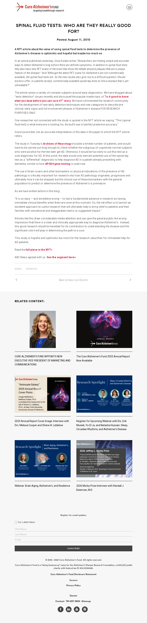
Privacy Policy (73, 585)
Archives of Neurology (57, 143)
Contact (59, 601)
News (18, 269)
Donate (73, 595)
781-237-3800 (73, 601)
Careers (73, 580)
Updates (31, 269)
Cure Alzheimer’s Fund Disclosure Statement (73, 574)
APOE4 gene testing (57, 163)
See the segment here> (61, 257)
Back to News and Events (73, 280)
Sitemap (86, 601)
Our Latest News (26, 522)
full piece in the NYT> (39, 249)
